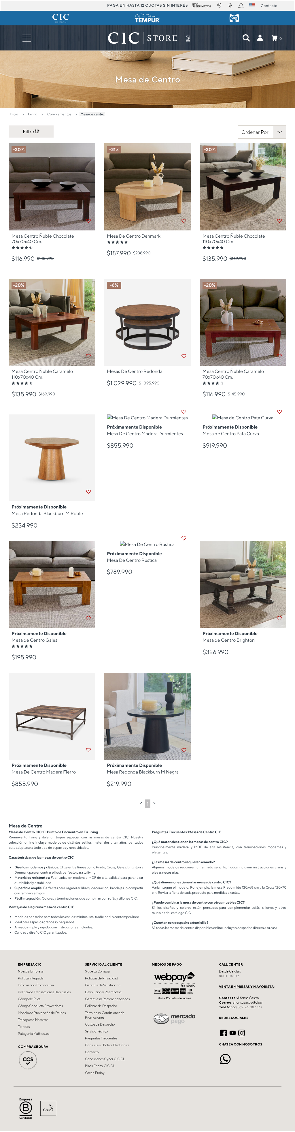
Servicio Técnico (96, 1031)
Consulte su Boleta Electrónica (107, 1045)
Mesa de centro (92, 114)
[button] (260, 38)
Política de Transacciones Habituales (44, 992)
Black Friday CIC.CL (100, 1066)
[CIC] (60, 18)
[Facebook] (223, 1032)
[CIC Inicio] (142, 38)
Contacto (92, 1052)
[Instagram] (241, 1032)
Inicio (14, 114)
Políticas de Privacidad (101, 978)
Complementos (59, 114)
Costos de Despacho (100, 1024)
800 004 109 (229, 976)
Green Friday (95, 1073)
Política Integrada (31, 978)
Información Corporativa (36, 985)
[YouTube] (232, 1032)
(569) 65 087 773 (249, 1007)
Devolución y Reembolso (103, 992)
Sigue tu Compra (97, 971)
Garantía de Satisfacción (102, 985)
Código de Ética (29, 999)
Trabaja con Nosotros (33, 1020)
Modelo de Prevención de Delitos (42, 1013)
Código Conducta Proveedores (40, 1006)
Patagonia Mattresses (33, 1034)
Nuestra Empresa (31, 971)
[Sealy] (234, 18)
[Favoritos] (88, 221)
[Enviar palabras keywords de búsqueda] (246, 38)
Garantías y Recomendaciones (107, 999)
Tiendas (24, 1027)
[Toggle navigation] (27, 38)
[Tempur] (147, 18)
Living (32, 114)
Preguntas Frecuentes (101, 1038)
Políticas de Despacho (101, 1006)
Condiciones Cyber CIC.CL (105, 1059)
